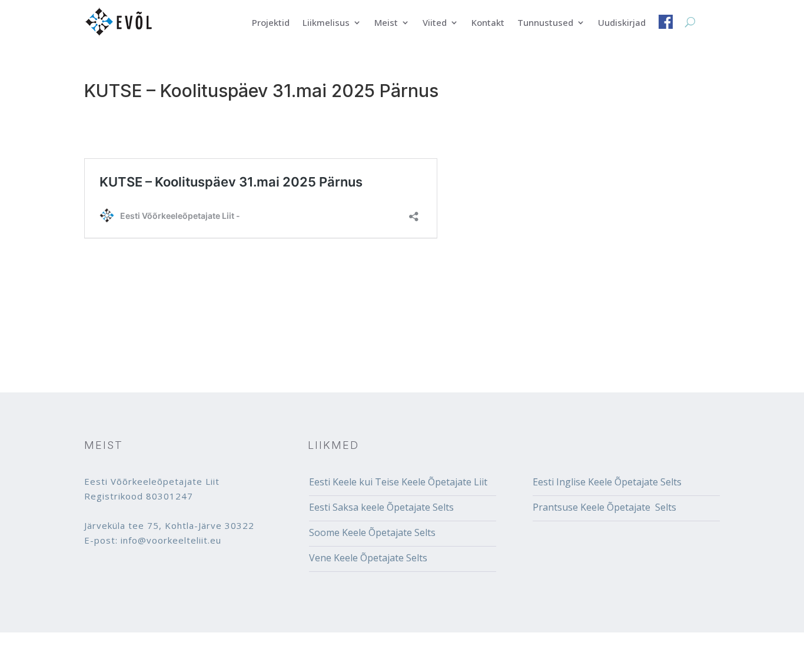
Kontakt (487, 23)
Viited (435, 23)
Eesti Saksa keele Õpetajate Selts (381, 507)
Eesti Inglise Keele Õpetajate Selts (607, 481)
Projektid (271, 23)
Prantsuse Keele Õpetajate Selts (604, 507)
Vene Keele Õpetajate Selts (368, 557)
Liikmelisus (326, 23)
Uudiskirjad (622, 23)
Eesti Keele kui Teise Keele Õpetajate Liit (398, 481)
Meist (386, 23)
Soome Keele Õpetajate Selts (372, 532)
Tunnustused (545, 23)
